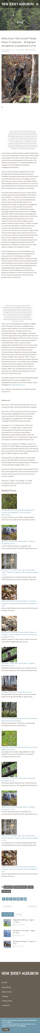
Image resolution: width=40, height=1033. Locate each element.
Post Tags (19, 914)
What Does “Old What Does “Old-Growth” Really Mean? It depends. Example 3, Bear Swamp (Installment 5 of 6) (20, 572)
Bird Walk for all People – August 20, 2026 (24, 932)
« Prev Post (7, 906)
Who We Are (6, 987)
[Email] (25, 899)
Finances (5, 996)
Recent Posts (7, 914)
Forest (30, 887)
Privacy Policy (7, 1001)
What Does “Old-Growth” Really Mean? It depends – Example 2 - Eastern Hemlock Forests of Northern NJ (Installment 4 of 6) (19, 634)
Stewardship (6, 51)
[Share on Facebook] (3, 899)
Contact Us (6, 1005)
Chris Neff (21, 50)
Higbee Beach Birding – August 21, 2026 (23, 921)
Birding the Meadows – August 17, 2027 (24, 942)
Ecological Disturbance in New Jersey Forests (17, 692)
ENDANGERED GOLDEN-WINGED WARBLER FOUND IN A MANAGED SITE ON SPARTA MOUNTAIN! (18, 512)
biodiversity (8, 887)
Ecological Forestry (20, 887)
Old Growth (6, 891)
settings (22, 1026)
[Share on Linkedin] (17, 899)
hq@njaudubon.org (18, 385)
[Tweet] (7, 899)
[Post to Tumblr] (10, 899)
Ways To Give (7, 992)
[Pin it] (14, 899)
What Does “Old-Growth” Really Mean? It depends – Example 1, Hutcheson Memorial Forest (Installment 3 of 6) (20, 603)
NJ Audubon (32, 50)
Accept (6, 1029)
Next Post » (33, 906)
